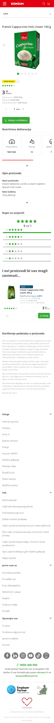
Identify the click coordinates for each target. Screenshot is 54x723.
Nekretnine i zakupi (11, 591)
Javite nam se (9, 565)
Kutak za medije (9, 604)
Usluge (5, 414)
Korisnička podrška (11, 572)
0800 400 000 (28, 665)
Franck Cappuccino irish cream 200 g (32, 291)
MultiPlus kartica (10, 485)
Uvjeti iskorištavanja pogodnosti (17, 506)
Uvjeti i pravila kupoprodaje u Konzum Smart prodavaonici (23, 543)
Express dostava (10, 440)
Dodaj (45, 315)
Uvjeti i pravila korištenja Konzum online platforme (26, 525)
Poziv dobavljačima (11, 585)
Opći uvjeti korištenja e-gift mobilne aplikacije (23, 551)
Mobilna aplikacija (10, 459)
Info (4, 492)
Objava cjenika (9, 558)
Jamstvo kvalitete (10, 638)
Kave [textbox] (5, 13)
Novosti (6, 644)
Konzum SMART (10, 453)
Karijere (6, 598)
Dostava (6, 428)
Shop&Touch (8, 472)
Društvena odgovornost (13, 632)
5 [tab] (32, 74)
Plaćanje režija (9, 466)
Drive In (6, 434)
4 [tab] (29, 74)
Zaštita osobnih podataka (14, 519)
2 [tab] (22, 74)
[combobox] (27, 13)
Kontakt (6, 610)
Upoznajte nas (10, 618)
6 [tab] (36, 74)
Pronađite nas (9, 579)
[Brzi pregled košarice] (50, 3)
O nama (6, 625)
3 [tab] (25, 74)
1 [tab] (18, 74)
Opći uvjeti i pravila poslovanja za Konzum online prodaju (25, 533)
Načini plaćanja (9, 500)
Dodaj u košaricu (17, 120)
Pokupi (5, 447)
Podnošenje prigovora (13, 512)
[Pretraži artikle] (43, 3)
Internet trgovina (10, 421)
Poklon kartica (9, 478)
